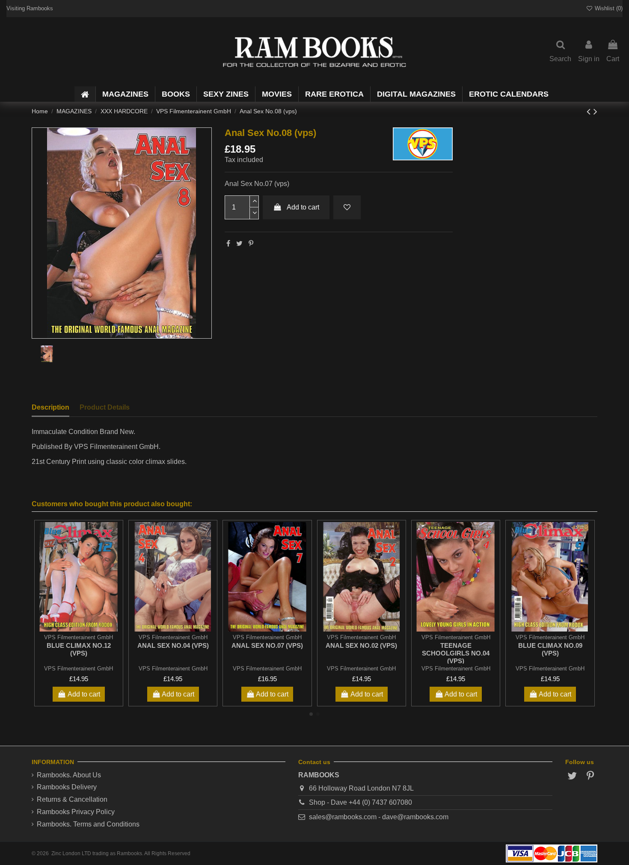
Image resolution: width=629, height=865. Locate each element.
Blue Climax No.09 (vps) (550, 649)
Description (50, 407)
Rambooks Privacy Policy (76, 811)
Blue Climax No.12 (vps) (79, 649)
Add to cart (303, 207)
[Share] (228, 243)
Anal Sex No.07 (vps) (267, 645)
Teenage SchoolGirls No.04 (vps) (456, 653)
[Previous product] (590, 111)
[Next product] (595, 111)
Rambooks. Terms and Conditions (88, 824)
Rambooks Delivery (67, 787)
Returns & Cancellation (72, 799)
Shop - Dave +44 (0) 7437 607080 (360, 802)
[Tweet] (239, 243)
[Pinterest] (251, 243)
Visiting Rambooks (29, 8)
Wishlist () (608, 8)
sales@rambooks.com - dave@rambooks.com (378, 817)
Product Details (105, 407)
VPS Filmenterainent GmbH (78, 668)
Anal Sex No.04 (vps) (173, 645)
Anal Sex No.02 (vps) (361, 645)
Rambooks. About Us (69, 775)
